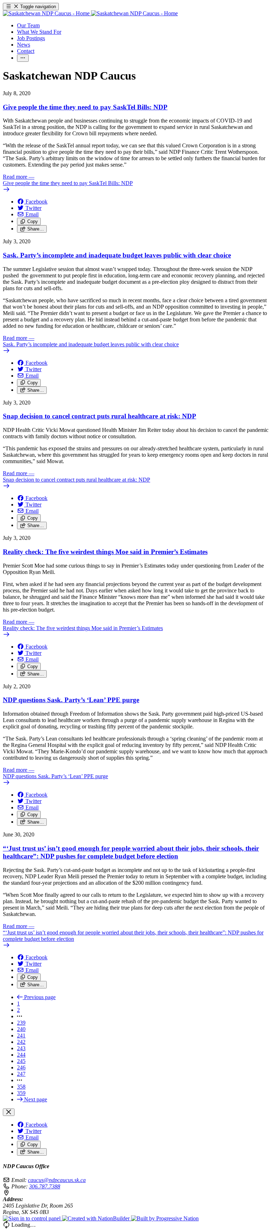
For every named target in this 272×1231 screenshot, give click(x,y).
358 (21, 1087)
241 (21, 1035)
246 (21, 1067)
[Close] (9, 1112)
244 (21, 1055)
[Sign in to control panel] (32, 1218)
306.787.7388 (44, 1186)
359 (21, 1093)
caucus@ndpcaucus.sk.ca (57, 1180)
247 (21, 1074)
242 (21, 1042)
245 (21, 1061)
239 (21, 1023)
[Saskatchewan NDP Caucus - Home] (90, 13)
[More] (23, 58)
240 (21, 1029)
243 (21, 1048)
